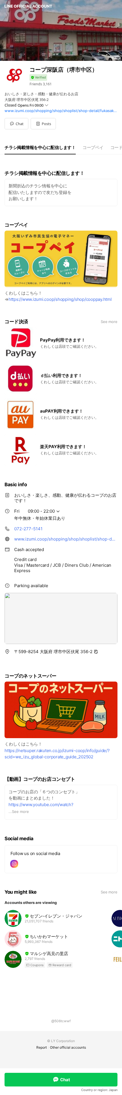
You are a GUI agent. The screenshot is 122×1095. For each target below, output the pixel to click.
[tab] (40, 147)
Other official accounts (68, 1047)
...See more (19, 811)
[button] (43, 123)
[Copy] (95, 652)
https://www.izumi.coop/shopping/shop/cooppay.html (60, 299)
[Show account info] (38, 77)
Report (41, 1047)
